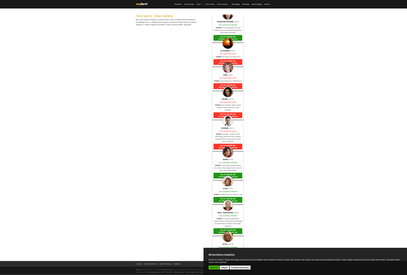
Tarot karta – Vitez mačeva (154, 16)
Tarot (198, 4)
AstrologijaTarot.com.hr (195, 272)
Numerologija (257, 4)
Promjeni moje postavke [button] (240, 267)
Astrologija (236, 4)
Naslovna (178, 4)
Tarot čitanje (189, 4)
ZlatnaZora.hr (179, 272)
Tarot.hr (169, 272)
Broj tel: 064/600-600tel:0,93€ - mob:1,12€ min (227, 31)
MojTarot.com (141, 270)
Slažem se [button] (214, 267)
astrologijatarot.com (156, 272)
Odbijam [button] (224, 267)
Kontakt (177, 264)
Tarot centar (210, 4)
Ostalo (266, 4)
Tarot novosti (222, 4)
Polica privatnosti (150, 264)
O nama (139, 264)
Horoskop (245, 4)
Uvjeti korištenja (165, 264)
